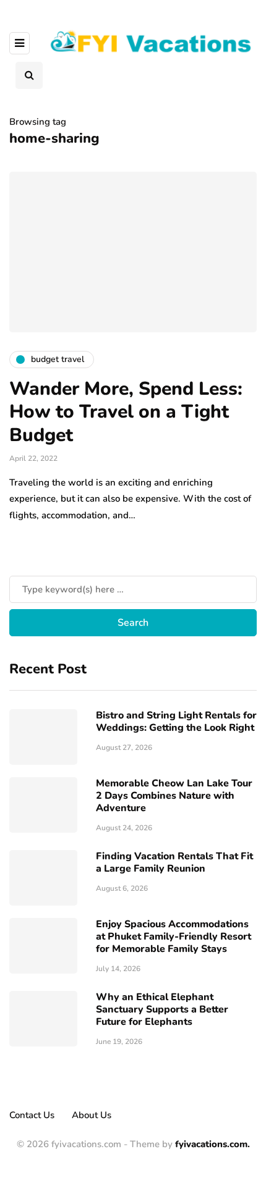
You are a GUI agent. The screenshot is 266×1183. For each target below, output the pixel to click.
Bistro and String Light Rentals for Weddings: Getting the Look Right (176, 722)
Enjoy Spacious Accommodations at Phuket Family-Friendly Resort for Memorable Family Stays (173, 936)
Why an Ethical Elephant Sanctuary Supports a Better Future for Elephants (162, 1009)
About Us (91, 1115)
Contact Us (31, 1115)
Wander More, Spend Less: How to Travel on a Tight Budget (125, 412)
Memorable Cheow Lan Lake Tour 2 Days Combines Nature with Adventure (174, 796)
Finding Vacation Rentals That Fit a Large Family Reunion (174, 862)
